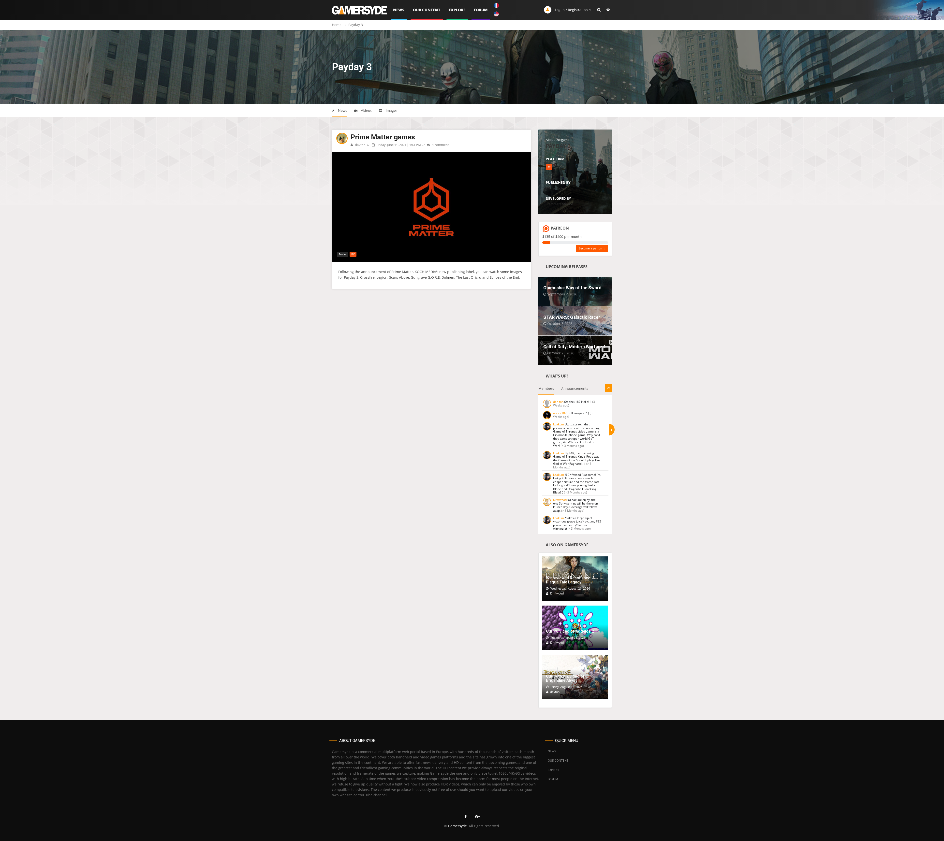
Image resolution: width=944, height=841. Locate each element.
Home (336, 24)
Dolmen (448, 277)
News (398, 9)
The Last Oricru (468, 277)
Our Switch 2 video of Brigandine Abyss (565, 678)
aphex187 (560, 413)
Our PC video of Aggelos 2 (570, 631)
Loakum (558, 424)
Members (546, 388)
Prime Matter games (383, 137)
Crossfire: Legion (373, 277)
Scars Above (399, 277)
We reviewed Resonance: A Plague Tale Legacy (570, 580)
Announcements (574, 388)
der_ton (558, 402)
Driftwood (560, 500)
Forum (481, 9)
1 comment (440, 145)
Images (391, 110)
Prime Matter (555, 188)
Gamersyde (457, 826)
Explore (457, 9)
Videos (366, 110)
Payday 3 (351, 277)
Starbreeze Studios (559, 204)
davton (360, 145)
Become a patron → (592, 248)
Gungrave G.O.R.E (425, 277)
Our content (426, 9)
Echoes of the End (504, 277)
